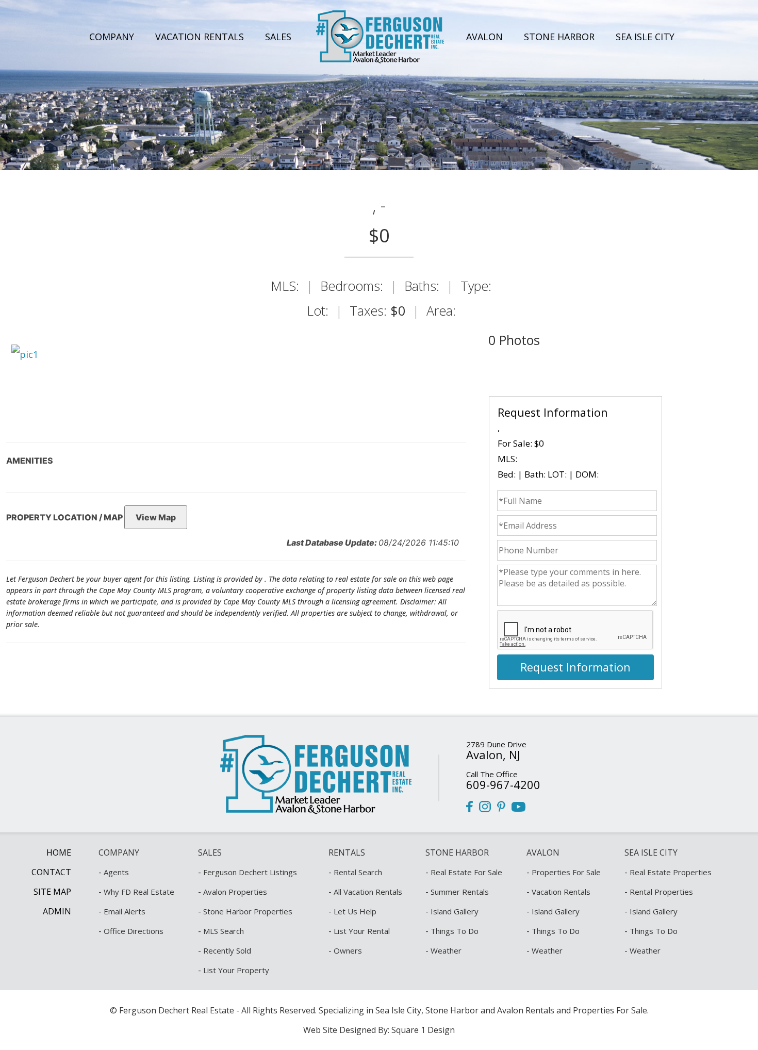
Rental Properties (661, 892)
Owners (348, 950)
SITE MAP (52, 891)
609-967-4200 (503, 784)
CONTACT (51, 872)
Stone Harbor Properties (247, 911)
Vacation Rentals (561, 892)
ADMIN (57, 911)
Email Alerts (124, 911)
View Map (156, 517)
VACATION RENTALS (199, 36)
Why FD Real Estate (139, 892)
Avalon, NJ (493, 754)
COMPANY (111, 36)
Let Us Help (355, 911)
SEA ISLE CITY (645, 36)
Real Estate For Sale (466, 872)
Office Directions (133, 931)
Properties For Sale (566, 872)
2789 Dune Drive (496, 744)
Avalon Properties (235, 892)
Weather (446, 950)
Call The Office (492, 774)
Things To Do (455, 931)
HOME (58, 852)
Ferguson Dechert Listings (250, 872)
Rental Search (358, 872)
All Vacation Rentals (368, 892)
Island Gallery (455, 911)
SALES (278, 36)
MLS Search (223, 931)
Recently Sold (227, 950)
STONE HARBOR (559, 36)
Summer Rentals (460, 892)
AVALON (484, 36)
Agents (116, 872)
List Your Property (236, 970)
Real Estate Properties (671, 872)
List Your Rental (362, 931)
